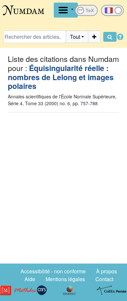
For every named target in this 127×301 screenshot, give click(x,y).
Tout (75, 36)
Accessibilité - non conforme (53, 271)
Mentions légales (65, 279)
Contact (104, 279)
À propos (106, 271)
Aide (29, 279)
